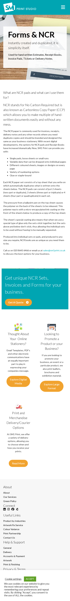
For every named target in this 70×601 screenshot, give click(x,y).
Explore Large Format (51, 386)
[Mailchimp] (17, 511)
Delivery (7, 552)
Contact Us (9, 537)
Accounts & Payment (14, 556)
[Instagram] (8, 511)
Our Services (9, 497)
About (6, 492)
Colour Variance (11, 529)
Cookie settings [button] (13, 579)
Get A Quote (16, 302)
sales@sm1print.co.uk (54, 250)
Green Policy (9, 501)
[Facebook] (12, 511)
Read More (18, 463)
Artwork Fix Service (13, 525)
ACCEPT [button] (30, 579)
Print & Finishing (11, 564)
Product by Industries (14, 521)
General (7, 547)
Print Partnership (12, 533)
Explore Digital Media (18, 381)
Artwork (7, 560)
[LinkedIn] (4, 511)
